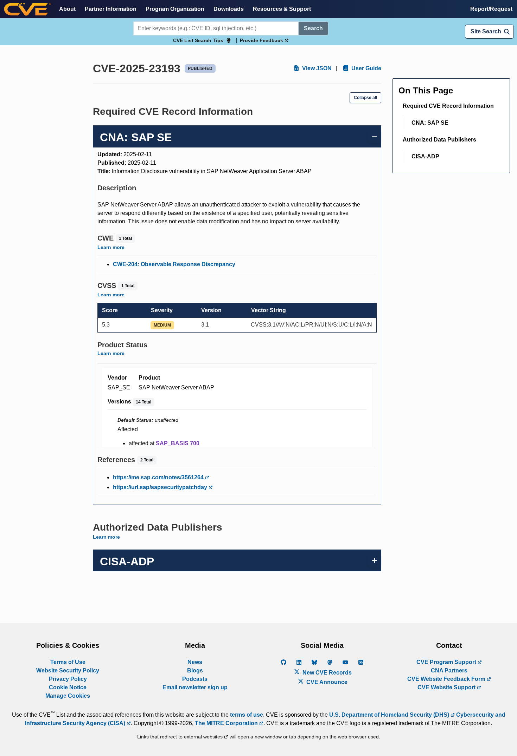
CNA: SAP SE (429, 123)
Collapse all (365, 97)
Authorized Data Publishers (439, 140)
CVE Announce (326, 682)
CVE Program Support (447, 662)
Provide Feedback (262, 40)
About (67, 9)
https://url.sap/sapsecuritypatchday (161, 487)
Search (313, 28)
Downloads (228, 9)
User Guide (365, 68)
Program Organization (175, 9)
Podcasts (195, 679)
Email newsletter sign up (195, 687)
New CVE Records (326, 673)
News (194, 662)
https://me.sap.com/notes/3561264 (159, 477)
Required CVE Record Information (448, 106)
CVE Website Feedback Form (447, 679)
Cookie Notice (68, 687)
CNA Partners (449, 670)
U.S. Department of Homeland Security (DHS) (390, 715)
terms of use (246, 715)
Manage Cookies (67, 696)
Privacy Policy (68, 679)
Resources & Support (282, 9)
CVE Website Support (447, 687)
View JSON (316, 68)
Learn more (111, 247)
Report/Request (491, 9)
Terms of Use (67, 662)
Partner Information (110, 9)
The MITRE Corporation (227, 723)
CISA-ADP (425, 156)
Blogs (195, 670)
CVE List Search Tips (198, 40)
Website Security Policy (67, 670)
